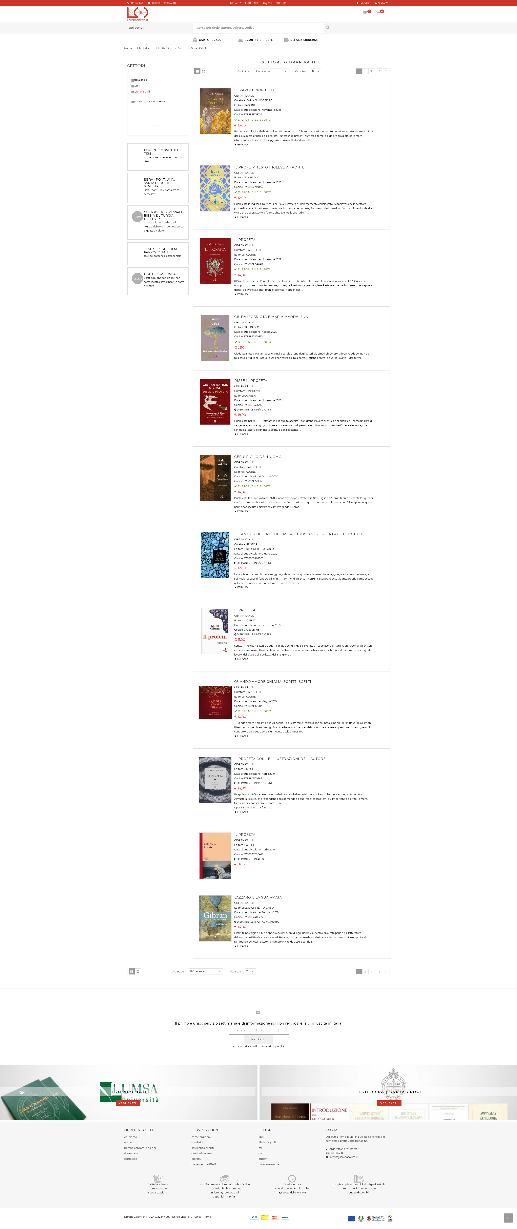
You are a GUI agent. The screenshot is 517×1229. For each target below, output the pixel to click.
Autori (181, 48)
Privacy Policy (276, 1046)
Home (128, 48)
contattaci (131, 1158)
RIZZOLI (249, 768)
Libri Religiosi (164, 48)
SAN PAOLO (251, 177)
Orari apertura (292, 1184)
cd (260, 1147)
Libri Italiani (144, 48)
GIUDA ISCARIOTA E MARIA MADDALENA (271, 317)
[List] (197, 71)
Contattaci (137, 3)
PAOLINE (250, 105)
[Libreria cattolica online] (137, 14)
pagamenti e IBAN (203, 1164)
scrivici (156, 3)
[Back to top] (508, 1219)
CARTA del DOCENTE (245, 3)
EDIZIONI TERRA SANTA (259, 548)
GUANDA (250, 395)
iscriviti (258, 1039)
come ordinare (201, 1137)
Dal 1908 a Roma (157, 1184)
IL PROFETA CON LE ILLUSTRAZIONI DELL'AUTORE (280, 759)
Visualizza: (301, 71)
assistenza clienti (202, 1147)
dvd (261, 1153)
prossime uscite (268, 1164)
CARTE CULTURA (277, 3)
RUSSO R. (252, 544)
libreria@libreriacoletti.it (343, 1157)
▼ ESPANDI (241, 144)
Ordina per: (244, 71)
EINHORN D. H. (255, 390)
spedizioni (198, 1142)
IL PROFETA (244, 240)
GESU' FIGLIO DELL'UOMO (258, 457)
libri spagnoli (267, 1142)
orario (171, 3)
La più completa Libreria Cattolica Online (225, 1184)
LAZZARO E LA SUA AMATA (258, 897)
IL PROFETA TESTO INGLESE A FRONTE (269, 167)
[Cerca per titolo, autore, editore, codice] (357, 27)
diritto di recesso (202, 1153)
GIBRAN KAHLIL (244, 95)
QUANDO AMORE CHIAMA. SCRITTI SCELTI (272, 682)
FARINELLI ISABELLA (259, 100)
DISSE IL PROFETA (251, 381)
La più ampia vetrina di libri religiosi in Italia (359, 1184)
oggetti (263, 1158)
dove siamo (131, 1153)
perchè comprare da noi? (140, 1147)
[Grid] (203, 71)
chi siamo (130, 1137)
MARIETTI (250, 620)
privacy (196, 1158)
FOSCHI (249, 844)
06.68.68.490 (335, 1152)
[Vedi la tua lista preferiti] (365, 13)
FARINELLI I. (254, 249)
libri (261, 1137)
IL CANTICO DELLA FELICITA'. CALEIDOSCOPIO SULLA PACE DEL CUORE (299, 534)
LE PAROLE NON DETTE (255, 90)
